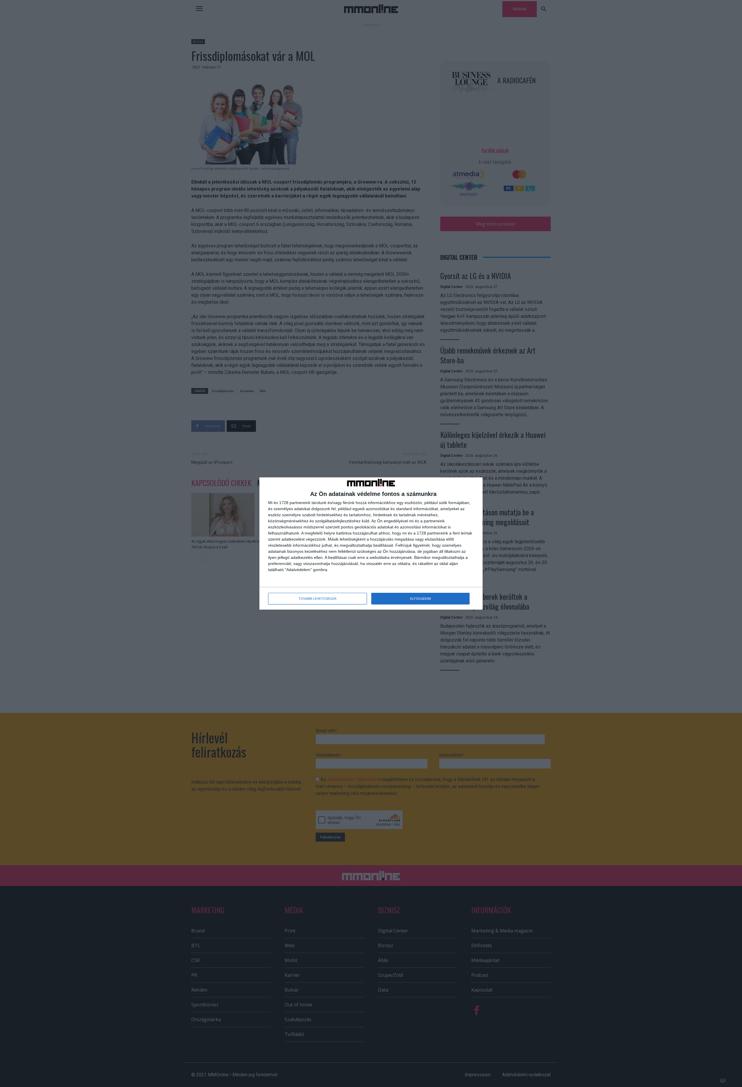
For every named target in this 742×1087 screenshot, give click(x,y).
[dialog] (371, 543)
